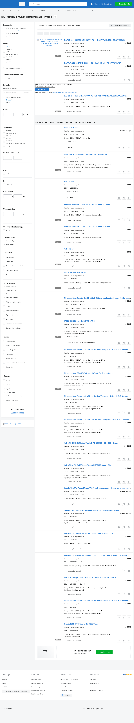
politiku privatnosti (58, 92)
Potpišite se (42, 89)
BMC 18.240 (69, 181)
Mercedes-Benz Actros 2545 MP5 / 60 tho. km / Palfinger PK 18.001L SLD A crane (96, 350)
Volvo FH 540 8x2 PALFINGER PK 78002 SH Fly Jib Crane (87, 205)
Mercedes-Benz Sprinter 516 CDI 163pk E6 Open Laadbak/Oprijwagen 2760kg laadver (98, 298)
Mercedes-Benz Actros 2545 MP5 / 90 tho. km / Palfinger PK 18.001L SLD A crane (96, 600)
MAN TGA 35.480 (70, 128)
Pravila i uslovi (36, 680)
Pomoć (4, 683)
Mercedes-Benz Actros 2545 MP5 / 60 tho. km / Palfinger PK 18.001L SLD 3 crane (96, 396)
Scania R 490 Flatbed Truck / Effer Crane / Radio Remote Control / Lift (91, 510)
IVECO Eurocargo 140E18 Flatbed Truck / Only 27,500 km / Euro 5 (90, 577)
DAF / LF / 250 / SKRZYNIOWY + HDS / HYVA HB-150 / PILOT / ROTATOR (92, 63)
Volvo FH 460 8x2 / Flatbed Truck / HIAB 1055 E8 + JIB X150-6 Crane (91, 443)
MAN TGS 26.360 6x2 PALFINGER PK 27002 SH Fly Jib (85, 154)
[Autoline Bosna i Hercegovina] (9, 4)
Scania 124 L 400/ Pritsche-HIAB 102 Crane (81, 624)
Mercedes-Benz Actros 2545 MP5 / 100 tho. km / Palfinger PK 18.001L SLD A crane (96, 420)
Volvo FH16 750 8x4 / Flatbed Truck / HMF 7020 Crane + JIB (87, 465)
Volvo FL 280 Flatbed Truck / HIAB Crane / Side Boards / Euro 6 (89, 533)
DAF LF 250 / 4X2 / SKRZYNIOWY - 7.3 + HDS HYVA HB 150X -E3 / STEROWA (94, 40)
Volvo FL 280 (69, 249)
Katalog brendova (37, 694)
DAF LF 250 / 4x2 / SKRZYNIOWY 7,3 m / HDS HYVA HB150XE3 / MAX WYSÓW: (95, 96)
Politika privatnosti (37, 683)
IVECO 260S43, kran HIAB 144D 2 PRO (79, 321)
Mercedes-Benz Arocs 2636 (75, 272)
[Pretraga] (31, 4)
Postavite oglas (104, 652)
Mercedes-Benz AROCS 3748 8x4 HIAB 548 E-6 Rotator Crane (88, 373)
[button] (124, 57)
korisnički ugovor (70, 92)
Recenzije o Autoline (38, 690)
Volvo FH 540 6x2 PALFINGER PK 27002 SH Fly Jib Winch (87, 227)
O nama (4, 680)
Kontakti (4, 687)
